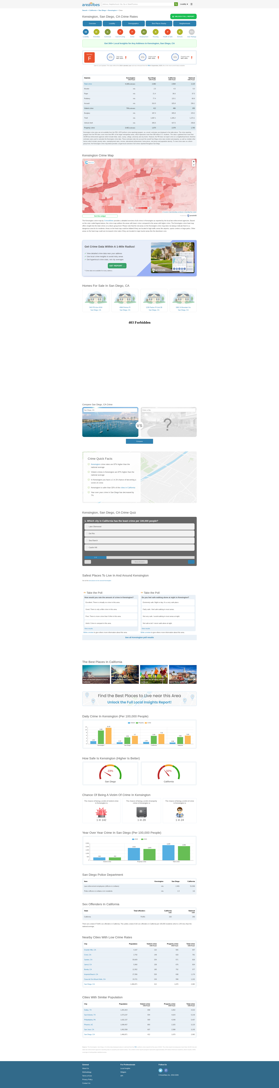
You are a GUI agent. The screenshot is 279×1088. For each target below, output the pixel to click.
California (93, 10)
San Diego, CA (89, 984)
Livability (183, 4)
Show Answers (140, 562)
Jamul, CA (88, 964)
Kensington (112, 10)
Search (84, 10)
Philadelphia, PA (90, 1020)
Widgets (123, 1072)
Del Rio (92, 534)
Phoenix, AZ (88, 1025)
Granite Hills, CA (90, 950)
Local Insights (125, 1068)
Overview (92, 23)
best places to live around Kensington (100, 580)
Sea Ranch (93, 540)
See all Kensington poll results (139, 637)
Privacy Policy (87, 1079)
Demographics (133, 23)
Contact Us (86, 1083)
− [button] (193, 164)
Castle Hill (93, 547)
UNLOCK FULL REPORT (184, 16)
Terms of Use (87, 1076)
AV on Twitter (160, 1070)
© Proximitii (165, 212)
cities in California (128, 488)
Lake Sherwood (95, 527)
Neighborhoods (184, 23)
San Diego (102, 10)
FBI (149, 65)
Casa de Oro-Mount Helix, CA (94, 979)
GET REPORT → (117, 266)
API (121, 1076)
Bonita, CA (88, 969)
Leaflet (194, 212)
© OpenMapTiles (188, 212)
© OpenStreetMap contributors (176, 212)
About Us (85, 1068)
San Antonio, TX (90, 1015)
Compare (139, 441)
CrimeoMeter (108, 221)
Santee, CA (88, 960)
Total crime (88, 84)
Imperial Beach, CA (91, 974)
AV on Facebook (166, 1070)
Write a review (88, 632)
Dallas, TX (88, 1010)
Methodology (86, 1072)
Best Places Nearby (159, 23)
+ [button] (193, 161)
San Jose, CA (89, 1029)
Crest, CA (87, 955)
